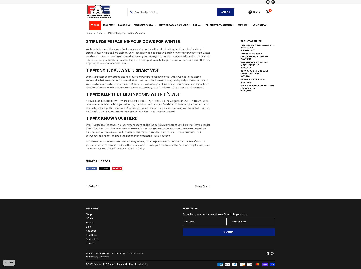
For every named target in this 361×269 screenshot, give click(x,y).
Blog (88, 226)
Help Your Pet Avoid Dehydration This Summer (254, 55)
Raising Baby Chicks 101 (253, 79)
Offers (89, 218)
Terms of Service (135, 253)
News (99, 33)
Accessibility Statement (97, 256)
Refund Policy (118, 253)
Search (227, 12)
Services (243, 25)
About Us (108, 25)
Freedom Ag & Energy (104, 264)
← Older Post (93, 186)
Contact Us (92, 239)
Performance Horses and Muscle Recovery (254, 63)
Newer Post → (203, 186)
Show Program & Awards (173, 25)
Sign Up (228, 232)
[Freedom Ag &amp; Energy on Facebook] (268, 253)
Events (89, 222)
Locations (124, 25)
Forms (197, 25)
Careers (90, 243)
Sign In (256, 12)
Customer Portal (144, 25)
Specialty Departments (219, 25)
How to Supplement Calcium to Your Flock (257, 46)
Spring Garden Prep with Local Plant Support (257, 87)
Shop (96, 25)
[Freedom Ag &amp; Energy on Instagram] (272, 253)
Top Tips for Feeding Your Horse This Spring (254, 72)
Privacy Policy (102, 253)
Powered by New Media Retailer (132, 264)
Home (89, 33)
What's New (260, 25)
